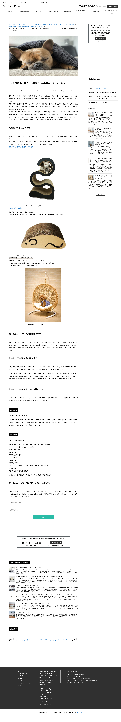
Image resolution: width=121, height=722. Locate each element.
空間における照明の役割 (23, 612)
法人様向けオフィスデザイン (48, 699)
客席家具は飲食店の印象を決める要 (27, 585)
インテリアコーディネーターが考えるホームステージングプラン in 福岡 (30, 640)
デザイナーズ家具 (46, 693)
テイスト (38, 12)
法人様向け (44, 696)
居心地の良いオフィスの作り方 (48, 671)
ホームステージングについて (111, 12)
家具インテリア (53, 12)
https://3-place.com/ (78, 674)
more (100, 194)
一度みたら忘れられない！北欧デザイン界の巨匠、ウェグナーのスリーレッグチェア (40, 576)
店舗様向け (44, 694)
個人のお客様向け (46, 691)
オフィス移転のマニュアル (47, 673)
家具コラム (96, 12)
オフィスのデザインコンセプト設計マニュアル (29, 567)
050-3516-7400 (87, 6)
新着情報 (42, 684)
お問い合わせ (113, 6)
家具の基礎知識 (24, 12)
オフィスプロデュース (82, 12)
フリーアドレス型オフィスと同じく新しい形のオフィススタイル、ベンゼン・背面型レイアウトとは (44, 594)
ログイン (79, 712)
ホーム (10, 12)
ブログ (42, 687)
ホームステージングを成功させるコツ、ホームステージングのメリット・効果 (45, 91)
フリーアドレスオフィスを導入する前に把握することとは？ (33, 603)
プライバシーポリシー (46, 704)
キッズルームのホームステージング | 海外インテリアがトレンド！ (57, 640)
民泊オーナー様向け (46, 689)
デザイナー (67, 12)
